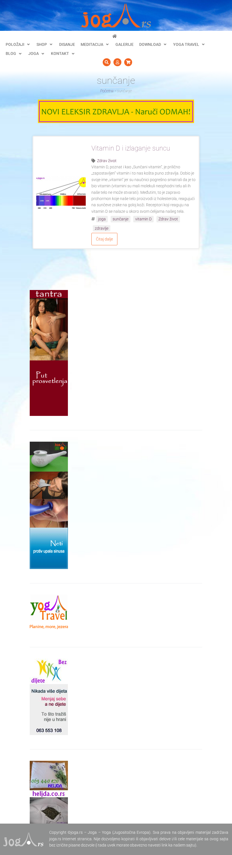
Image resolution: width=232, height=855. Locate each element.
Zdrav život (107, 160)
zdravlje (101, 228)
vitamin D (143, 219)
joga (102, 219)
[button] (18, 44)
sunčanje (120, 219)
